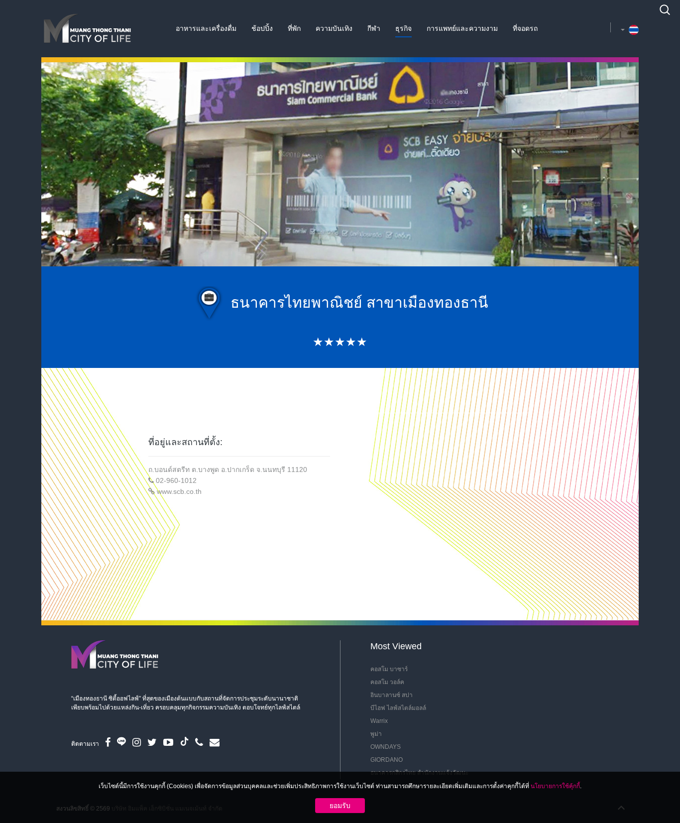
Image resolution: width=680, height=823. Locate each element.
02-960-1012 (176, 480)
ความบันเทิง (334, 28)
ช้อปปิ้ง (262, 28)
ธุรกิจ (403, 28)
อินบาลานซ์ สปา (391, 695)
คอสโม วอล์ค (387, 682)
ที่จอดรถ (525, 28)
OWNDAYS (385, 746)
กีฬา (373, 28)
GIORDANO (386, 759)
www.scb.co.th (179, 491)
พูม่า (376, 733)
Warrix (379, 720)
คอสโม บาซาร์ (389, 669)
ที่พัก (294, 28)
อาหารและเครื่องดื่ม (206, 28)
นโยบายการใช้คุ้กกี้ (555, 786)
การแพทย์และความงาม (462, 28)
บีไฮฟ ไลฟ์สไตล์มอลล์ (398, 708)
